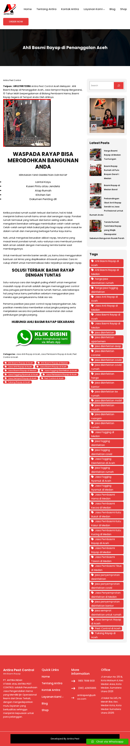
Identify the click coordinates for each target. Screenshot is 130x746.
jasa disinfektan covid (108, 360)
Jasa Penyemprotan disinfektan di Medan (105, 595)
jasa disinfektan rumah (102, 425)
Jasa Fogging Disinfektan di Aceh (60, 370)
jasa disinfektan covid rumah (106, 367)
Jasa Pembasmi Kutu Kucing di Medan (106, 532)
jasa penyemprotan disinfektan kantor (105, 604)
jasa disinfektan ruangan (102, 416)
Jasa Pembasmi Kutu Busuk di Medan (106, 514)
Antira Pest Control (42, 86)
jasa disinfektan (104, 332)
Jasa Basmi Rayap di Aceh (53, 366)
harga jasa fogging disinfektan (104, 290)
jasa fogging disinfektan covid (101, 452)
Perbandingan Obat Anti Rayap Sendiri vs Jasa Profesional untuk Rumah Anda (106, 206)
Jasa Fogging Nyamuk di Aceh (23, 374)
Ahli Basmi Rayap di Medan (54, 362)
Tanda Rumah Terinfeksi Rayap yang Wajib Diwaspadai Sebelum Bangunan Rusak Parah (107, 230)
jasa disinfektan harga (102, 376)
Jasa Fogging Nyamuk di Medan (102, 488)
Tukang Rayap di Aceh (19, 382)
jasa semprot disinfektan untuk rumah (106, 612)
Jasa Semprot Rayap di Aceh (22, 378)
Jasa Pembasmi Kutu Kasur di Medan (106, 523)
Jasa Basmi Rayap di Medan (22, 370)
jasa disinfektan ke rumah (104, 394)
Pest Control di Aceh (54, 378)
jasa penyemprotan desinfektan (105, 577)
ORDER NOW (16, 21)
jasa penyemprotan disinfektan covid (105, 586)
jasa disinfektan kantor (102, 385)
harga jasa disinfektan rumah (102, 281)
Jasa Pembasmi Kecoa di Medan (103, 505)
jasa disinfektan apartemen (102, 339)
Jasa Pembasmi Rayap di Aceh (56, 354)
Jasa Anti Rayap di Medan (104, 308)
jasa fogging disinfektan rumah (102, 470)
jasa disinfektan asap (108, 346)
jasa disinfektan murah (102, 407)
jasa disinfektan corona (102, 353)
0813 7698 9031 (86, 680)
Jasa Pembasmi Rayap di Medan (103, 550)
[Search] (118, 85)
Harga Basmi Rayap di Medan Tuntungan (112, 154)
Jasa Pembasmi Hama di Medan (103, 497)
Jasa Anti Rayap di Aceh (28, 354)
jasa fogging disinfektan (100, 443)
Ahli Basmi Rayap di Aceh (20, 362)
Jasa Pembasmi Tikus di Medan (106, 568)
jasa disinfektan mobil (108, 400)
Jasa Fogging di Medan (102, 434)
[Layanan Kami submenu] (104, 9)
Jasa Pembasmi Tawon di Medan (103, 559)
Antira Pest (73, 738)
